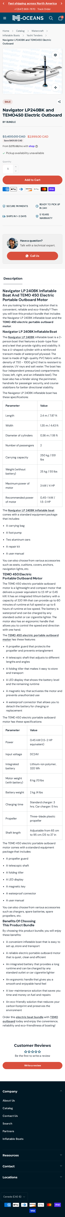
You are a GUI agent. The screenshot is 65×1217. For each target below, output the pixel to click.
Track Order (44, 9)
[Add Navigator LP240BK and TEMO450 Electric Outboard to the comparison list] (55, 55)
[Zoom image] (55, 87)
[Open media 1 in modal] (32, 71)
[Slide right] (61, 3)
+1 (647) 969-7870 (24, 9)
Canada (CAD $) (12, 1196)
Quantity (7, 161)
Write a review (32, 1065)
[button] (4, 18)
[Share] (59, 102)
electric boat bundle (29, 1017)
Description (12, 278)
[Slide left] (4, 3)
